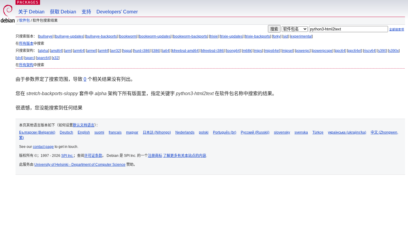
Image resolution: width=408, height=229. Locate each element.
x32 (56, 58)
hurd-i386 (142, 51)
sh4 (19, 58)
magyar (132, 132)
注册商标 (155, 156)
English (84, 132)
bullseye (46, 36)
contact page (43, 147)
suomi (99, 132)
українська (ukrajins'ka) (347, 132)
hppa (127, 51)
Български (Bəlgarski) (37, 132)
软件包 (24, 20)
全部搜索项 (396, 29)
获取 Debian (63, 11)
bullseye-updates (69, 36)
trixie (214, 36)
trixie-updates (231, 36)
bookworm (127, 36)
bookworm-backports (190, 36)
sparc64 (43, 58)
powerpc (303, 51)
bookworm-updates (155, 36)
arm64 (79, 51)
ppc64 (340, 51)
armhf (103, 51)
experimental (301, 36)
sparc (29, 58)
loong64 (233, 51)
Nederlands (184, 132)
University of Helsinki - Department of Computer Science (79, 165)
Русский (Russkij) (255, 132)
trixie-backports (257, 36)
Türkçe (317, 132)
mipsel (287, 51)
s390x (394, 51)
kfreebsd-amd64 (185, 51)
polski (203, 132)
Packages (28, 2)
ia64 (165, 51)
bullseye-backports (101, 36)
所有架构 (26, 65)
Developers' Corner (117, 11)
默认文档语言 (83, 125)
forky (276, 36)
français (115, 132)
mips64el (272, 51)
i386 (155, 51)
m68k (247, 51)
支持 (86, 11)
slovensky (282, 132)
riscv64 (369, 51)
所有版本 (26, 43)
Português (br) (224, 132)
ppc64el (354, 51)
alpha (43, 51)
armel (91, 51)
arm (68, 51)
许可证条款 (93, 156)
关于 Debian (31, 11)
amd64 (56, 51)
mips (258, 51)
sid (285, 36)
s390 (382, 51)
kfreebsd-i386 (212, 51)
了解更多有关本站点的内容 (184, 156)
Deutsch (66, 132)
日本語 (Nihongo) (157, 132)
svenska (301, 132)
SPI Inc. (67, 156)
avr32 (115, 51)
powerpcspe (322, 51)
